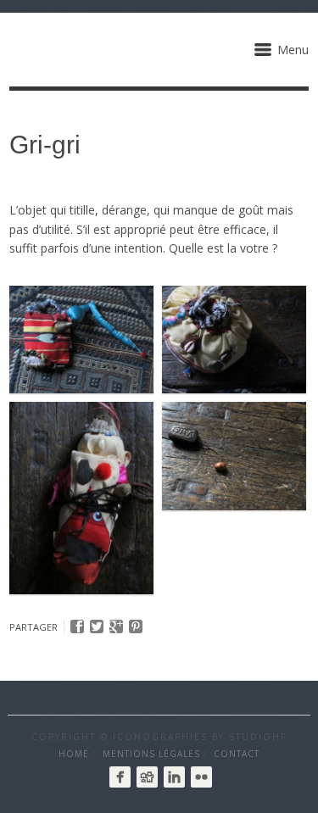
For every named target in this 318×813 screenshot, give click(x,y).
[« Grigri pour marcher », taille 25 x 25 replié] (81, 340)
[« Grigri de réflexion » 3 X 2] (234, 456)
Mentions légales (151, 754)
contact (236, 754)
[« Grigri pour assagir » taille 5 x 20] (81, 498)
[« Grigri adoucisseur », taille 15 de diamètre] (234, 340)
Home (74, 754)
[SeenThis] (147, 777)
